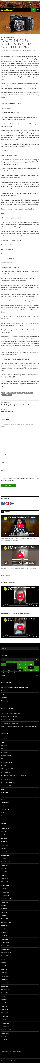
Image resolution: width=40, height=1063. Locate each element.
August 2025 (5, 865)
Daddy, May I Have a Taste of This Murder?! (24, 726)
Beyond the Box (7, 10)
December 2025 (5, 855)
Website (3, 470)
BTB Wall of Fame (6, 779)
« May (3, 675)
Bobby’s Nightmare (6, 701)
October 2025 (5, 858)
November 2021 (5, 982)
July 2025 (3, 868)
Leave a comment (30, 51)
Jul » (37, 675)
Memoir (3, 799)
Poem (2, 812)
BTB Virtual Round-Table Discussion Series (13, 775)
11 (25, 664)
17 (20, 667)
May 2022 (4, 966)
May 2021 (4, 1003)
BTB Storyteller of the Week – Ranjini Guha (13, 538)
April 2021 (4, 1006)
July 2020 (3, 1036)
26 (31, 670)
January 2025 (5, 885)
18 (25, 667)
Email (3, 462)
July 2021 (3, 996)
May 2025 (4, 872)
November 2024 (5, 892)
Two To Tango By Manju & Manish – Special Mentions (17, 404)
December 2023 (5, 915)
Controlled (4, 697)
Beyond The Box (17, 51)
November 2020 (5, 1023)
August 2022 (5, 956)
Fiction (20, 392)
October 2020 (5, 1026)
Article (3, 749)
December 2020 (5, 1019)
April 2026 (4, 841)
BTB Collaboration (6, 762)
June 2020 (4, 1040)
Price (2, 694)
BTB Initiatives (11, 392)
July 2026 (3, 831)
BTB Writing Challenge (7, 782)
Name (3, 455)
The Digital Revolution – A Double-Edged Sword (15, 687)
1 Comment (14, 540)
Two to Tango (7, 394)
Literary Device (5, 796)
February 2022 (5, 976)
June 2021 (4, 999)
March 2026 (4, 845)
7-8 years (3, 742)
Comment (4, 431)
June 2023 (4, 932)
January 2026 (5, 851)
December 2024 (5, 888)
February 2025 (5, 882)
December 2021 (5, 979)
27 (36, 670)
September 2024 (6, 899)
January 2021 (5, 1016)
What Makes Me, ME (7, 410)
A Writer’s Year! (5, 690)
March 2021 (4, 1009)
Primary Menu (38, 10)
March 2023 (4, 939)
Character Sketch (6, 785)
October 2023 (5, 919)
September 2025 (6, 862)
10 (20, 664)
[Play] (3, 605)
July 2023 (3, 929)
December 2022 (5, 946)
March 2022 (4, 972)
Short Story (28, 392)
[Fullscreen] (37, 605)
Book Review (4, 752)
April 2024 (4, 909)
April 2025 (4, 875)
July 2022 (3, 959)
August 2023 (5, 925)
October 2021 (5, 986)
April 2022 (4, 969)
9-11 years (4, 745)
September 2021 (6, 989)
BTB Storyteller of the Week (9, 769)
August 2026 (5, 828)
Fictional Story (9, 37)
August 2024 (5, 902)
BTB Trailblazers (5, 772)
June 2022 (4, 962)
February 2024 (5, 912)
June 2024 (4, 905)
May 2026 (4, 838)
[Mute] (34, 605)
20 (36, 667)
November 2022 (5, 949)
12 (31, 664)
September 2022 (6, 952)
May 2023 (4, 935)
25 (25, 670)
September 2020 (6, 1030)
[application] (20, 596)
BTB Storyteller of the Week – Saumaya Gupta (14, 568)
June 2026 (4, 835)
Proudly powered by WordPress (9, 1060)
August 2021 (5, 993)
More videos (5, 575)
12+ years (4, 738)
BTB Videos (9, 512)
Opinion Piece (5, 809)
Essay (2, 789)
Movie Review (5, 806)
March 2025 (4, 878)
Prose (2, 816)
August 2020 (5, 1033)
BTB (2, 37)
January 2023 (5, 942)
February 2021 (5, 1013)
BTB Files (3, 765)
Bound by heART (6, 755)
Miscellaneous (5, 802)
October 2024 (5, 895)
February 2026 (5, 848)
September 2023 (6, 922)
